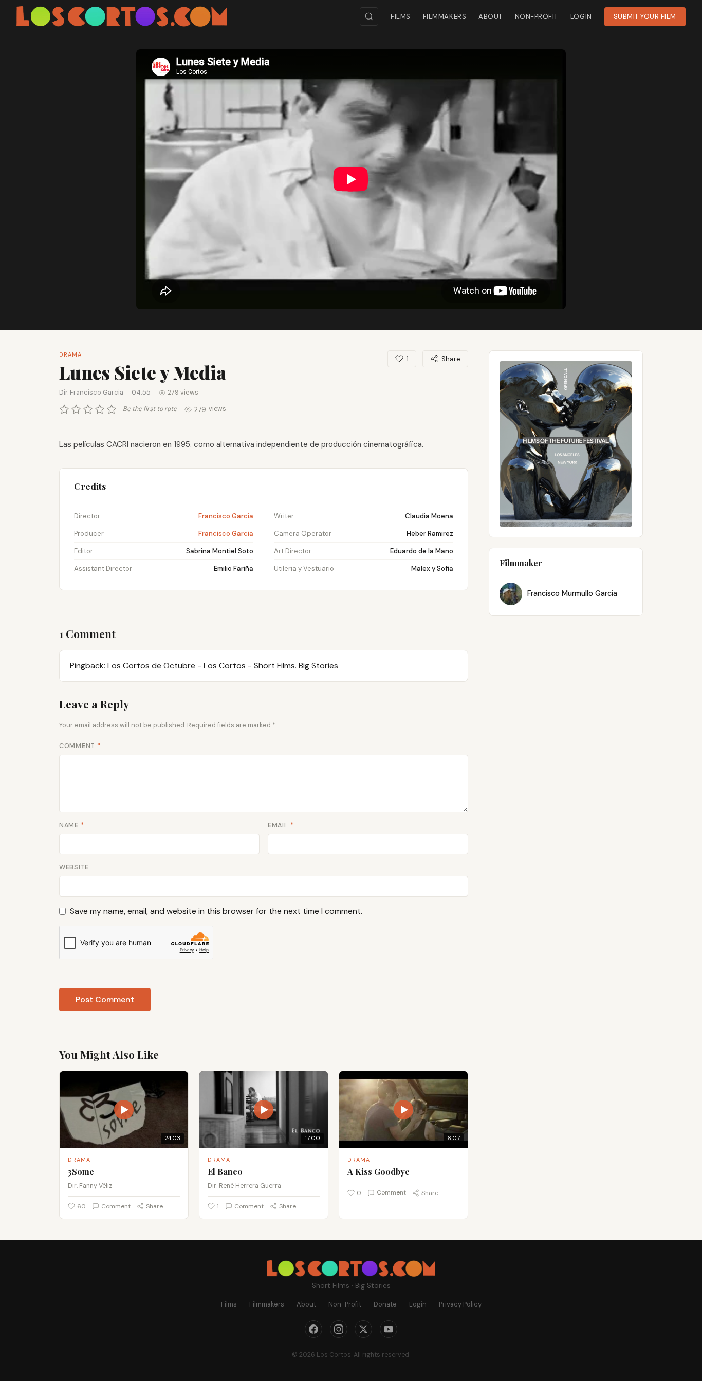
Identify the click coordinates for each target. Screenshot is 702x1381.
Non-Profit (536, 16)
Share (450, 358)
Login (581, 16)
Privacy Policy (460, 1304)
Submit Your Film (645, 16)
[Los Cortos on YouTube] (388, 1329)
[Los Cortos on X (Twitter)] (363, 1329)
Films (401, 16)
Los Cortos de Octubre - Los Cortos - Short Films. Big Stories (222, 665)
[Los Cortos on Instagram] (338, 1329)
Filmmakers (444, 16)
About (490, 16)
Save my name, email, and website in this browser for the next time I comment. (216, 911)
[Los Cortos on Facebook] (313, 1329)
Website (74, 867)
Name (71, 825)
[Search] (369, 16)
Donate (385, 1304)
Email (280, 825)
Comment (80, 746)
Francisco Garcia (225, 516)
